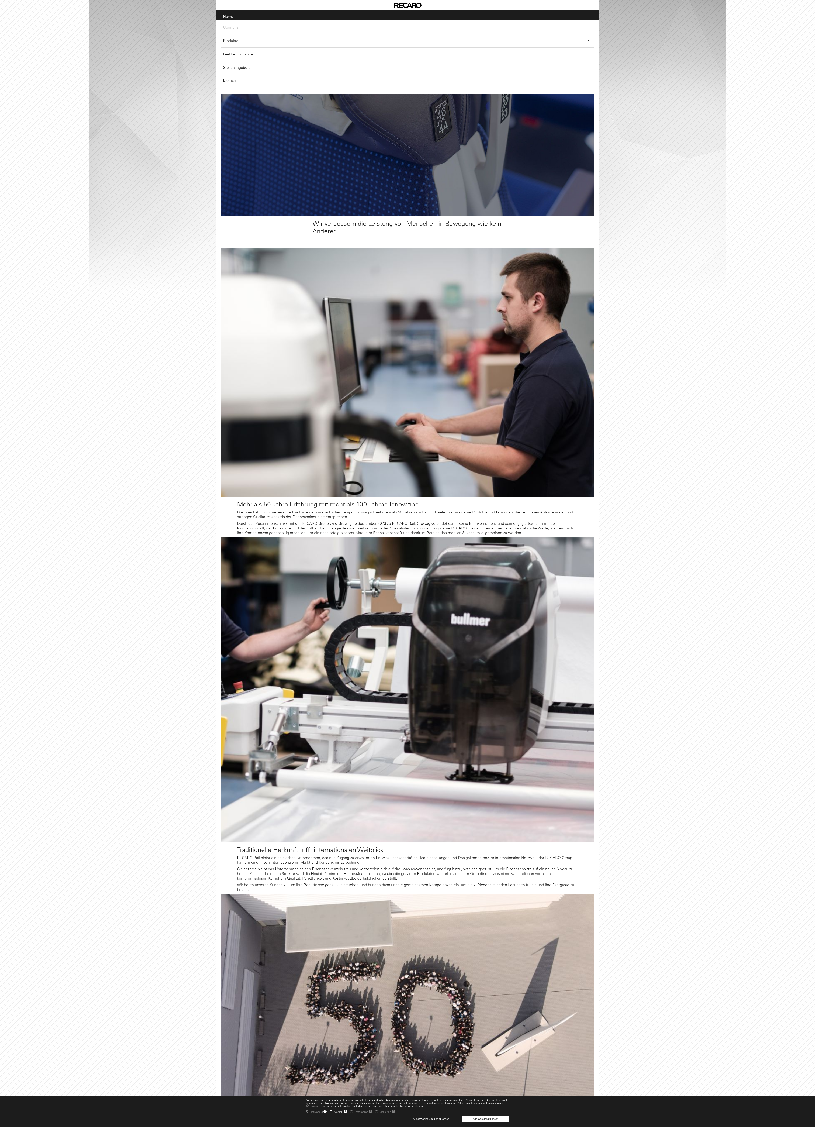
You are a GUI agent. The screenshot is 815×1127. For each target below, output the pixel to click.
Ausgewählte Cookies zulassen (431, 1118)
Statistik (338, 1111)
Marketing (385, 1111)
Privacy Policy (317, 1105)
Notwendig (316, 1111)
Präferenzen (361, 1111)
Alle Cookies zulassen (486, 1118)
